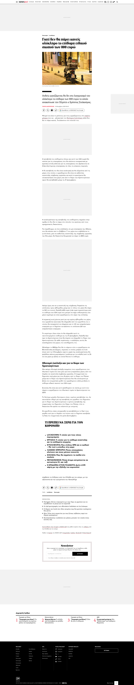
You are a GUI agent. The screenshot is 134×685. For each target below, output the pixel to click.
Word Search (87, 533)
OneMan (70, 653)
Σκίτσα (30, 653)
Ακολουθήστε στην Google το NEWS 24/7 (54, 527)
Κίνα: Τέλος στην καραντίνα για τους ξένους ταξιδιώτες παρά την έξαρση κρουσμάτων (65, 514)
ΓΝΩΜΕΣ (59, 1)
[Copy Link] (56, 110)
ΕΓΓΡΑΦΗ (106, 650)
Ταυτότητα (44, 651)
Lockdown (52, 35)
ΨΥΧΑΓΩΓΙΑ (82, 1)
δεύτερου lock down (75, 118)
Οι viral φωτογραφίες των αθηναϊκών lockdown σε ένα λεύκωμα (65, 506)
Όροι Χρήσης (45, 653)
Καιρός (94, 1)
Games (50, 533)
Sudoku (73, 533)
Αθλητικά (18, 665)
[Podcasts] (111, 2)
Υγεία (17, 667)
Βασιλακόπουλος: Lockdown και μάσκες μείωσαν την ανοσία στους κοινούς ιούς (66, 519)
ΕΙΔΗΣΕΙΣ (100, 1)
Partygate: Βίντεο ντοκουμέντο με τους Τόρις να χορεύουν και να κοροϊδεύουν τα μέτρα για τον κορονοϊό (66, 503)
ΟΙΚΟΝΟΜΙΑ (45, 1)
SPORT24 (71, 651)
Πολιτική (18, 651)
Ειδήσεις (55, 477)
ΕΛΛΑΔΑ (31, 1)
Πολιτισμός (18, 660)
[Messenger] (52, 110)
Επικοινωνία (45, 658)
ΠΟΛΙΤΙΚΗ (38, 1)
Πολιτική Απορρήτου (46, 656)
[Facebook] (43, 110)
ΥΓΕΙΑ (89, 1)
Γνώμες (17, 656)
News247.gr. (72, 479)
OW (69, 658)
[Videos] (108, 2)
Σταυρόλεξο (66, 533)
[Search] (117, 2)
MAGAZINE (66, 1)
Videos (30, 658)
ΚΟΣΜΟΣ (53, 1)
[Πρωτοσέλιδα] (105, 2)
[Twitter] (47, 110)
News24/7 (71, 649)
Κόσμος (17, 653)
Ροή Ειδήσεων (32, 649)
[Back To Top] (116, 683)
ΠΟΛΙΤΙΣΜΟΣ (74, 1)
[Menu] (17, 2)
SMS (74, 445)
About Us (44, 649)
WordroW (79, 533)
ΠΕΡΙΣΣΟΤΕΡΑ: (46, 499)
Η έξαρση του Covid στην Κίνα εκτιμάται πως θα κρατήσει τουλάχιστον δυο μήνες (67, 510)
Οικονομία (45, 35)
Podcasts (31, 656)
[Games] (114, 2)
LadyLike (71, 656)
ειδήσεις (86, 527)
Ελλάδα (17, 649)
